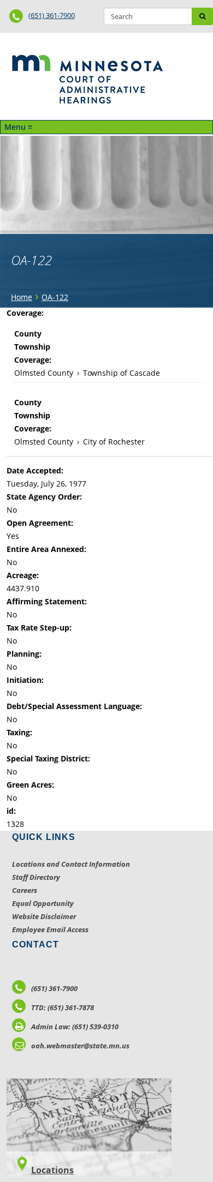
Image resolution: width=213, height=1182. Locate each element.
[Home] (87, 79)
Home (21, 297)
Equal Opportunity (43, 903)
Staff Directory (36, 877)
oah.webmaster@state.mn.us (80, 1046)
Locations (52, 1170)
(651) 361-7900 (51, 15)
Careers (24, 890)
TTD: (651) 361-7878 (62, 1007)
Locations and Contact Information (71, 864)
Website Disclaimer (44, 916)
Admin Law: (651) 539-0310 (75, 1026)
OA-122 (55, 297)
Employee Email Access (50, 929)
